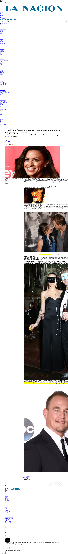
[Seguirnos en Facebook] (5, 527)
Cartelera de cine (3, 82)
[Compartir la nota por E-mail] (7, 183)
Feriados (1, 74)
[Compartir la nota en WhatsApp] (6, 181)
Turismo (1, 71)
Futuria (1, 33)
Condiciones (17, 545)
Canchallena (2, 66)
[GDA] (7, 549)
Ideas (1, 94)
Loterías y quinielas (3, 75)
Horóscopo (2, 73)
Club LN (2, 16)
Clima (1, 28)
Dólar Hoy (2, 34)
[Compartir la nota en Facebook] (5, 183)
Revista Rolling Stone (3, 102)
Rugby (1, 64)
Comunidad (2, 51)
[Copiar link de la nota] (5, 182)
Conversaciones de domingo (5, 92)
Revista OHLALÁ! (3, 97)
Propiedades (2, 36)
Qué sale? (1, 81)
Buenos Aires (2, 46)
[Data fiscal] (5, 552)
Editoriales (2, 58)
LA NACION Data (3, 29)
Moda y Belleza (2, 77)
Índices (1, 40)
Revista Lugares (3, 100)
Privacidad (21, 545)
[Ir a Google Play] (7, 539)
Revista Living (2, 101)
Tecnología (2, 72)
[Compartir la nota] (5, 181)
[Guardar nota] (6, 179)
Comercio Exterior (3, 38)
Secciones (3, 14)
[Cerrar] (15, 19)
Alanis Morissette (27, 477)
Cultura (1, 50)
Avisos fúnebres (3, 89)
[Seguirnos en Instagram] (5, 533)
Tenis (1, 65)
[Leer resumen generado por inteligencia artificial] (5, 179)
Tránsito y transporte (3, 26)
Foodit (2, 15)
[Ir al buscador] (6, 4)
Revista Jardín (2, 103)
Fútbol (1, 63)
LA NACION (7, 129)
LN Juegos (1, 70)
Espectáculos (11, 129)
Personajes (16, 129)
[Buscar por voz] (67, 22)
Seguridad (2, 48)
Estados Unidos (2, 43)
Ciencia (1, 53)
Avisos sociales (2, 90)
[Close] (5, 482)
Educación (2, 49)
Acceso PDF (2, 86)
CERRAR (1, 0)
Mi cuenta (3, 18)
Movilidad (1, 39)
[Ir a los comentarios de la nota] (7, 179)
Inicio (2, 12)
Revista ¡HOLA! (2, 99)
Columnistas (2, 59)
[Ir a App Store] (7, 541)
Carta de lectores (3, 91)
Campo (1, 35)
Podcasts (1, 76)
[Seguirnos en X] (5, 530)
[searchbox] (33, 21)
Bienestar (1, 52)
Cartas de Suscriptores (4, 60)
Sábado (1, 93)
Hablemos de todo (3, 54)
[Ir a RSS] (5, 536)
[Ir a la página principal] (34, 11)
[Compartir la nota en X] (6, 183)
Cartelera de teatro (3, 83)
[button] (34, 72)
